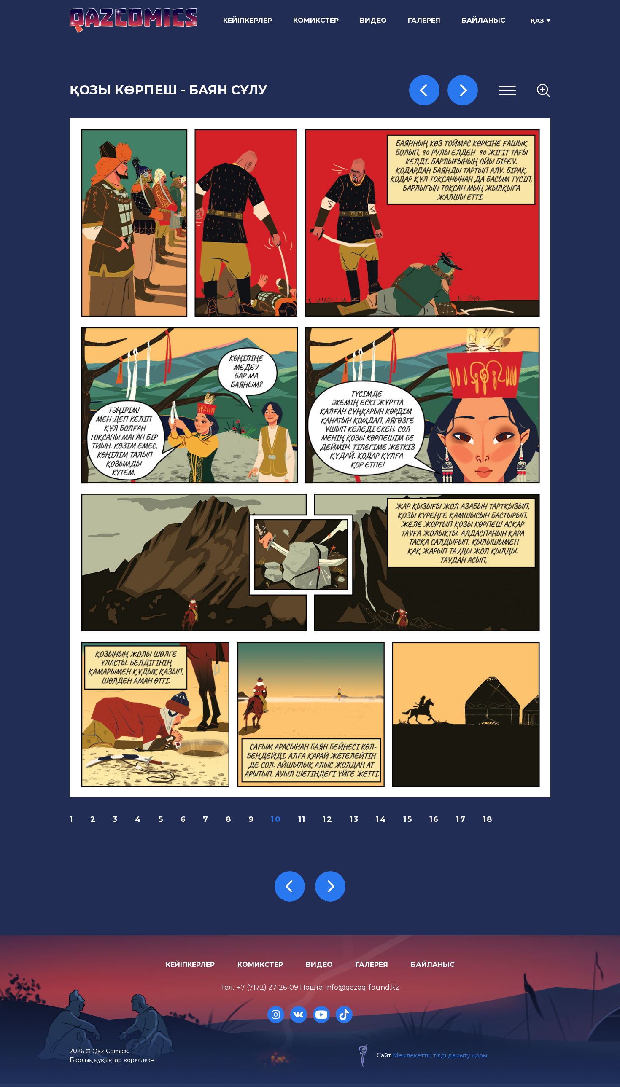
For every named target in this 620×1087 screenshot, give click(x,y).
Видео (373, 20)
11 (302, 819)
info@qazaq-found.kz (362, 987)
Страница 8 (444, 195)
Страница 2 (443, 133)
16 (434, 819)
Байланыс (483, 20)
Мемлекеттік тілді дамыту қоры (440, 1055)
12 (328, 819)
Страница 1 (443, 123)
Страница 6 (443, 174)
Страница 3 (443, 144)
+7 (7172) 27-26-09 (267, 987)
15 (407, 819)
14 (381, 819)
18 (488, 819)
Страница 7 (443, 184)
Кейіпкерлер (247, 20)
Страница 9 (443, 205)
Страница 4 (444, 154)
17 (461, 819)
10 (276, 819)
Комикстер (316, 20)
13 (354, 819)
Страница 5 (443, 164)
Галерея (424, 20)
